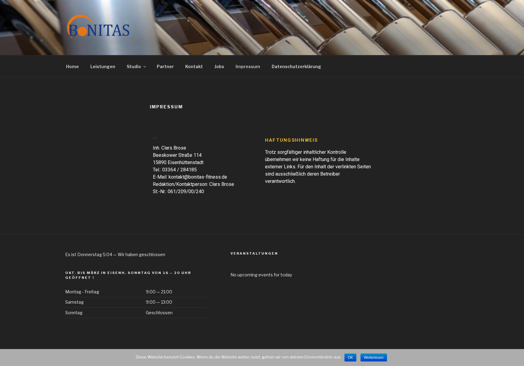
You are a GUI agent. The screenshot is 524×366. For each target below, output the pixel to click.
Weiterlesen (374, 357)
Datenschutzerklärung (296, 66)
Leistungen (102, 66)
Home (72, 66)
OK (350, 357)
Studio (134, 66)
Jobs (219, 66)
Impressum (248, 66)
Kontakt (194, 66)
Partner (165, 66)
